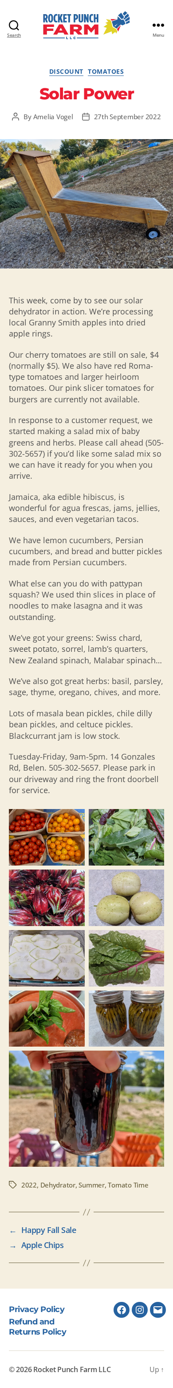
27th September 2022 (127, 116)
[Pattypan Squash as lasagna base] (47, 958)
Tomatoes (106, 72)
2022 (29, 1184)
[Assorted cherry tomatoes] (47, 837)
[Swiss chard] (127, 958)
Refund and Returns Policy (37, 1327)
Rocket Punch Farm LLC (71, 1369)
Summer (91, 1184)
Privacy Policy (36, 1309)
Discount (66, 72)
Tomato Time (128, 1184)
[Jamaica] (47, 898)
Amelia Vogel (53, 116)
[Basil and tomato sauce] (47, 1019)
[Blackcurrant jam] (86, 1109)
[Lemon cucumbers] (127, 898)
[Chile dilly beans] (127, 1019)
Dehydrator (57, 1184)
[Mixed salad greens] (127, 837)
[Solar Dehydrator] (86, 204)
